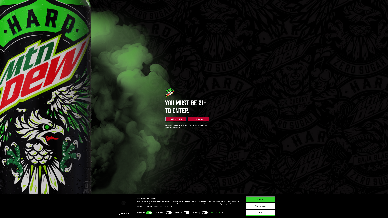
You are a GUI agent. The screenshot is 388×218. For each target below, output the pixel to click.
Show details (216, 213)
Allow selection (260, 206)
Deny (260, 212)
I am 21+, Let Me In (176, 119)
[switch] (169, 212)
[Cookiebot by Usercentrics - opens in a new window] (124, 214)
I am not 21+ (199, 119)
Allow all (260, 199)
